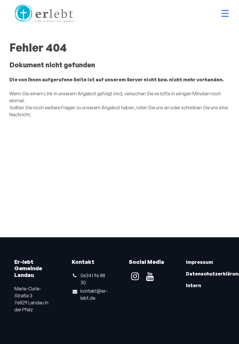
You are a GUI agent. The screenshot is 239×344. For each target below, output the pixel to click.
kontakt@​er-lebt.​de (94, 294)
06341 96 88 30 (92, 279)
